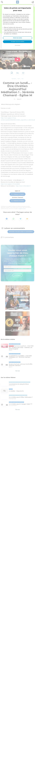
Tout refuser (17, 45)
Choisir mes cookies (17, 37)
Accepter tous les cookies (17, 41)
